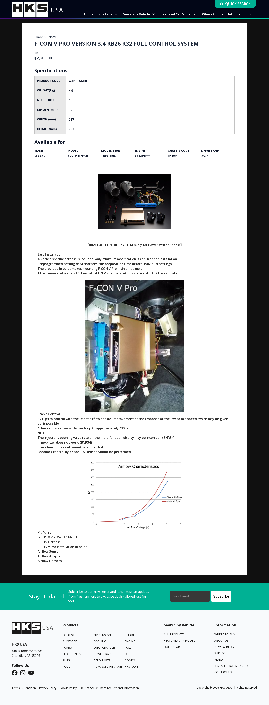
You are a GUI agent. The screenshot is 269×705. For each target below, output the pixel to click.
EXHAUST (68, 635)
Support (220, 653)
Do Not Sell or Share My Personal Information (109, 688)
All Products (174, 634)
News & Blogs (224, 647)
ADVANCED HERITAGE (108, 666)
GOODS (130, 660)
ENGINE (130, 641)
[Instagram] (24, 673)
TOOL (66, 666)
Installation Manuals (231, 666)
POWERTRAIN (103, 654)
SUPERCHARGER (104, 647)
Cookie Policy (68, 688)
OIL (127, 654)
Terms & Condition (24, 688)
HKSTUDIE (131, 666)
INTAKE (129, 635)
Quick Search (174, 647)
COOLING (100, 641)
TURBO (67, 647)
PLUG (66, 660)
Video (218, 659)
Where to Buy (224, 634)
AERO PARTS (102, 660)
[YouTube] (32, 673)
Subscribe (221, 596)
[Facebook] (16, 673)
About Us (221, 640)
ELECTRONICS (71, 654)
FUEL (128, 647)
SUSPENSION (102, 635)
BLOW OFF (69, 641)
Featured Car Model (179, 640)
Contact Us (223, 672)
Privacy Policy (47, 688)
